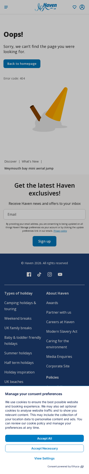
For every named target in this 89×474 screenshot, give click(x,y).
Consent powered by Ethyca (63, 466)
